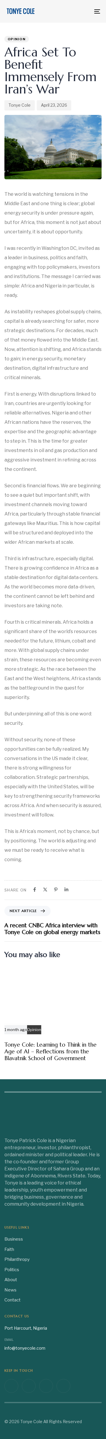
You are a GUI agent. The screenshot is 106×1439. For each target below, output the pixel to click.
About (10, 1279)
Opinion (17, 39)
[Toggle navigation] (84, 11)
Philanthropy (17, 1259)
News (10, 1290)
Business (13, 1239)
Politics (11, 1269)
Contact (12, 1300)
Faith (9, 1249)
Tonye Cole (20, 105)
